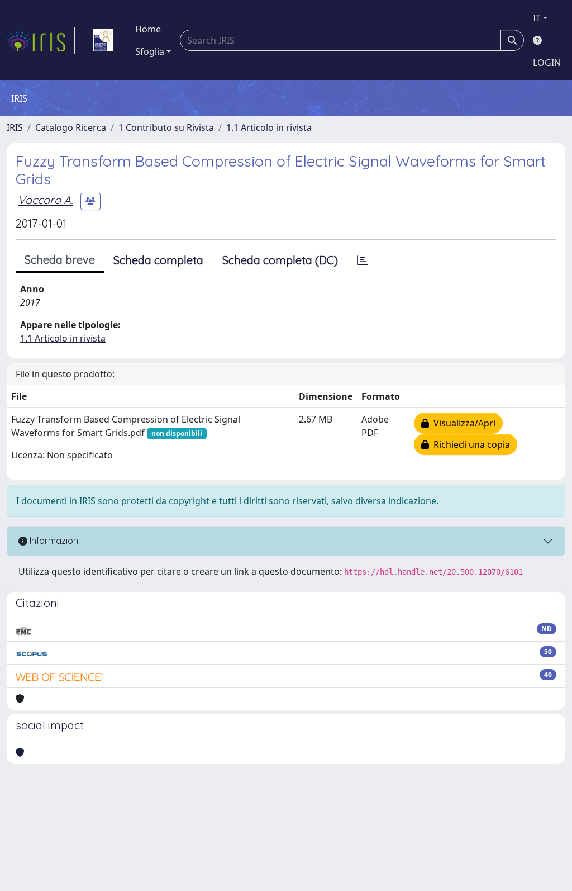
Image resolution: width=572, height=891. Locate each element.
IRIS (15, 127)
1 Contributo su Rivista (166, 127)
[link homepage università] (103, 40)
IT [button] (537, 18)
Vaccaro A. (45, 200)
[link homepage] (41, 40)
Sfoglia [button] (149, 51)
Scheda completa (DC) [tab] (280, 260)
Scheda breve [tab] (60, 260)
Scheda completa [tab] (158, 260)
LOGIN (547, 62)
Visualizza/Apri (462, 423)
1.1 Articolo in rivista (269, 127)
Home (148, 29)
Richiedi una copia (469, 444)
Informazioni (53, 540)
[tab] (362, 260)
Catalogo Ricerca (70, 127)
